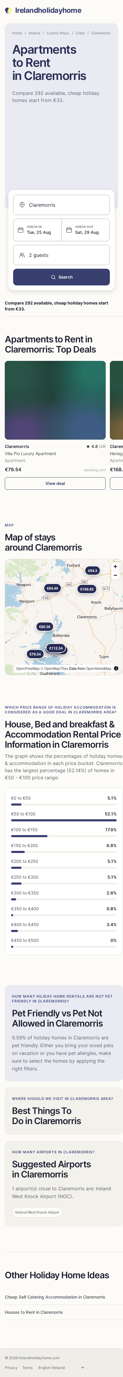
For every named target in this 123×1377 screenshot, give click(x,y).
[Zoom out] (115, 575)
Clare (80, 33)
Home (17, 33)
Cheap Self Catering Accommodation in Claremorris (55, 1296)
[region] (64, 617)
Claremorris (100, 33)
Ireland (34, 33)
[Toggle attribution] (116, 668)
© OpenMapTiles (54, 668)
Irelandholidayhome (48, 10)
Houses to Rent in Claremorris (34, 1312)
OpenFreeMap (28, 668)
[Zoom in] (115, 566)
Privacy (11, 1367)
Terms (27, 1367)
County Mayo (58, 33)
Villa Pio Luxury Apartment (30, 453)
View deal (55, 483)
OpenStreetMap (98, 668)
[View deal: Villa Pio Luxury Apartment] (55, 400)
